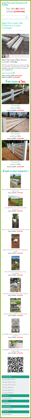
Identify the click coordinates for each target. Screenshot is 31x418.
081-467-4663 (18, 75)
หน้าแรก (3, 30)
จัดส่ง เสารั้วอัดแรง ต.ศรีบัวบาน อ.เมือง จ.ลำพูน (15, 314)
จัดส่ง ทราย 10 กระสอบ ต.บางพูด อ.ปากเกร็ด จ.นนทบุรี (15, 229)
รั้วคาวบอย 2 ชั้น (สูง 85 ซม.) (8, 379)
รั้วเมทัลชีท (5, 401)
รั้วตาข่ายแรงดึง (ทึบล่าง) (7, 409)
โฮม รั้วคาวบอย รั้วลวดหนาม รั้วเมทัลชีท (14, 4)
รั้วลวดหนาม (5, 395)
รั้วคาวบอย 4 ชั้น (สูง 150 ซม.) (9, 384)
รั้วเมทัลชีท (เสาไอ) (6, 403)
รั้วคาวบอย (9, 30)
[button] (15, 364)
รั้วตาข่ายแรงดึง (6, 406)
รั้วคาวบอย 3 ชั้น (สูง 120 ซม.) (20, 30)
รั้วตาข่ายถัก (5, 411)
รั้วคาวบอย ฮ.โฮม (6, 376)
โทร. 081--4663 (15, 9)
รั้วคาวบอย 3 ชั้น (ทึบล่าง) (8, 387)
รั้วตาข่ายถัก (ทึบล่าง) (7, 414)
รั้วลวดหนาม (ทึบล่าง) (7, 398)
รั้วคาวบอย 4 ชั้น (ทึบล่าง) (8, 390)
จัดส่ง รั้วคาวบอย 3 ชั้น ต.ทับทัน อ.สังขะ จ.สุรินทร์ (15, 293)
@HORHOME (16, 77)
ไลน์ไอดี (15, 12)
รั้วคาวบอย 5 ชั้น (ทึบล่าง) (8, 392)
